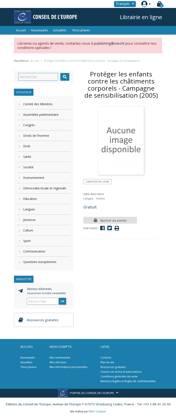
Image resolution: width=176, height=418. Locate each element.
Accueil (21, 30)
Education (30, 199)
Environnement (33, 178)
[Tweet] (109, 228)
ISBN (86, 194)
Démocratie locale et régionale (44, 188)
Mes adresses (58, 362)
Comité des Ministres (38, 104)
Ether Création (97, 411)
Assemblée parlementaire (41, 114)
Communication (34, 251)
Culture (28, 230)
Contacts (105, 357)
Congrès (29, 125)
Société (28, 167)
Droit (26, 146)
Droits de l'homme (36, 136)
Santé (27, 157)
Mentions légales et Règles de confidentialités (128, 381)
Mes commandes (60, 357)
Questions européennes (39, 262)
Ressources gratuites (113, 367)
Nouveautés (39, 30)
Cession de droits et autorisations (121, 372)
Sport (27, 241)
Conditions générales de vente (119, 376)
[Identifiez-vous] (144, 4)
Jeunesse (29, 220)
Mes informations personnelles (68, 367)
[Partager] (102, 228)
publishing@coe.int (109, 43)
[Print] (116, 228)
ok (62, 301)
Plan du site (107, 362)
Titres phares (81, 30)
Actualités (60, 30)
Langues (29, 209)
